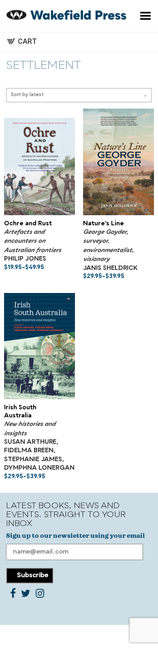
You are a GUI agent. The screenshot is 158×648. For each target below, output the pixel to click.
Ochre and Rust (28, 224)
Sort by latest (27, 95)
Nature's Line (103, 224)
